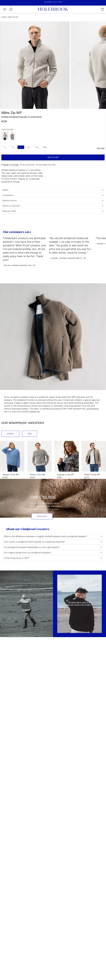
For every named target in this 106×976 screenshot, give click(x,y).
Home (3, 17)
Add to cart (53, 157)
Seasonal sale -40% (53, 2)
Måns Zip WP (13, 17)
